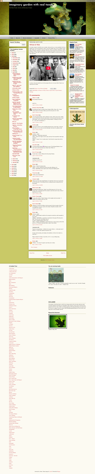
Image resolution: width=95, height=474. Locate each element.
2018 (13, 56)
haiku (10, 441)
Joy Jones (10, 330)
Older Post (63, 253)
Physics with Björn (12, 375)
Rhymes (10, 392)
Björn (10, 284)
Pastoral (10, 370)
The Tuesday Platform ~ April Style (16, 113)
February (15, 160)
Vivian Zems (34, 173)
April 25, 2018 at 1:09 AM (37, 112)
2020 (13, 52)
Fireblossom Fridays (12, 305)
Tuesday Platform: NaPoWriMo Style (17, 151)
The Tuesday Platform (78, 45)
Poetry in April (55, 90)
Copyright (36, 37)
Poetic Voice (11, 383)
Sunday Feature (12, 406)
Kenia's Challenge (12, 335)
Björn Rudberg (11, 285)
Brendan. (10, 288)
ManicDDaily (11, 349)
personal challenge (12, 452)
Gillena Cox (34, 97)
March (14, 158)
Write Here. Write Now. (16, 109)
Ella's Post (11, 296)
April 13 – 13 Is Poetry (17, 123)
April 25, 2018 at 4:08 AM (37, 129)
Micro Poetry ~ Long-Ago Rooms (17, 128)
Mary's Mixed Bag (12, 353)
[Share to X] (53, 88)
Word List (11, 424)
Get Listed (11, 311)
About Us (18, 37)
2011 (13, 175)
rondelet (10, 457)
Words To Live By (74, 85)
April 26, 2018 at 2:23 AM (37, 209)
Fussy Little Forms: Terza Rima (79, 65)
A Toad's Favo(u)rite (13, 270)
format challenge (12, 440)
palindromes (11, 451)
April (14, 72)
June (14, 68)
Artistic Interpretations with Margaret (16, 277)
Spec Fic (10, 401)
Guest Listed (11, 315)
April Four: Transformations (17, 148)
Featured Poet (11, 302)
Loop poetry (11, 342)
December (15, 57)
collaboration (11, 434)
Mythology (11, 362)
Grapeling (11, 313)
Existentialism (11, 298)
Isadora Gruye (11, 328)
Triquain (10, 418)
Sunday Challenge (12, 404)
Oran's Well (11, 366)
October (15, 61)
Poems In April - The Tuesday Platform (17, 92)
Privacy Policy (51, 37)
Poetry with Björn (12, 384)
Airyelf (51, 471)
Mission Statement (27, 37)
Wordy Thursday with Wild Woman (15, 427)
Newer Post (32, 253)
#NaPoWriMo (34, 90)
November (15, 59)
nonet (10, 446)
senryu (10, 458)
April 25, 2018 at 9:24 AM (37, 161)
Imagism (10, 322)
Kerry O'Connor (35, 152)
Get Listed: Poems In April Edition (16, 107)
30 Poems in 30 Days (42, 90)
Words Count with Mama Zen (14, 426)
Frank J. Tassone (35, 196)
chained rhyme (11, 432)
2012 (13, 173)
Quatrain (10, 387)
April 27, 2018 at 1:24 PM (37, 238)
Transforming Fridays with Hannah (15, 417)
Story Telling (11, 403)
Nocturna (10, 364)
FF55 (10, 301)
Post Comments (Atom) (50, 260)
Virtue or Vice (15, 90)
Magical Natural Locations (14, 345)
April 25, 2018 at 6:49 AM (37, 149)
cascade (10, 430)
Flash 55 (10, 307)
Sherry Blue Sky (12, 398)
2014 (13, 170)
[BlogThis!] (52, 88)
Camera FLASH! (12, 290)
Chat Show (11, 291)
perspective (11, 454)
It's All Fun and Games (16, 116)
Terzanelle (11, 412)
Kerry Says (11, 336)
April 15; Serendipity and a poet (17, 119)
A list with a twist (16, 88)
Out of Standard (12, 367)
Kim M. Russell (35, 115)
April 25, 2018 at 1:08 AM (37, 105)
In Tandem (11, 324)
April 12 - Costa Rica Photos (17, 126)
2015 (13, 168)
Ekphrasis (11, 294)
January (15, 162)
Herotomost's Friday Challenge (14, 321)
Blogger (58, 471)
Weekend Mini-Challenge (13, 423)
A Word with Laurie (12, 271)
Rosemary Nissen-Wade (36, 107)
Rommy (34, 132)
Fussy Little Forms (12, 308)
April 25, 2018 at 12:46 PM (37, 185)
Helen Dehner (11, 318)
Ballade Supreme (12, 279)
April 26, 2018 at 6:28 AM (37, 224)
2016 (13, 166)
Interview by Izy (12, 327)
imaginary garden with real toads (31, 4)
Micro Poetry (11, 356)
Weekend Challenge (12, 421)
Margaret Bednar (12, 350)
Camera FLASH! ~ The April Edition (17, 139)
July (14, 66)
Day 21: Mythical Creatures (16, 100)
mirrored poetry (12, 444)
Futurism (10, 310)
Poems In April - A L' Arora (17, 136)
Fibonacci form (12, 304)
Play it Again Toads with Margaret (15, 379)
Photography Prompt (13, 373)
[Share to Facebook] (54, 88)
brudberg (34, 125)
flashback (10, 437)
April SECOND (15, 153)
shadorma (11, 461)
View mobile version (47, 255)
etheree (10, 435)
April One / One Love (16, 156)
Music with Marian (12, 361)
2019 (13, 54)
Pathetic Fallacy (12, 372)
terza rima (11, 465)
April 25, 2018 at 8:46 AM (37, 155)
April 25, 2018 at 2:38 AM (37, 122)
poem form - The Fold (13, 455)
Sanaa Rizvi (34, 144)
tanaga (10, 463)
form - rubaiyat (12, 438)
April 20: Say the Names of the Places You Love (16, 103)
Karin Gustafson (12, 333)
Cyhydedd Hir (11, 293)
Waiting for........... (16, 133)
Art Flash (10, 274)
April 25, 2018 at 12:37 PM (37, 176)
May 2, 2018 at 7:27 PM (36, 244)
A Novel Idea (11, 268)
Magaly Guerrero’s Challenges (14, 344)
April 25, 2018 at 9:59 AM (37, 170)
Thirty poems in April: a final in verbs (16, 74)
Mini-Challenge (12, 358)
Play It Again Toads (12, 378)
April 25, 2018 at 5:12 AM (37, 142)
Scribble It (11, 397)
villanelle (10, 468)
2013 (13, 171)
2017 (13, 164)
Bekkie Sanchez (35, 187)
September (16, 63)
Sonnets (10, 400)
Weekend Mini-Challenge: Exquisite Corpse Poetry (79, 95)
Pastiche (10, 369)
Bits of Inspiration (12, 282)
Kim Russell (11, 339)
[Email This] (50, 88)
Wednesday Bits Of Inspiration (14, 420)
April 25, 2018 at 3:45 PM (37, 193)
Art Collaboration (12, 273)
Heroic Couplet (12, 319)
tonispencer (34, 179)
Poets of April (15, 97)
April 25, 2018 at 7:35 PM (37, 201)
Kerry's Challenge (12, 338)
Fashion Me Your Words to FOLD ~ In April (17, 82)
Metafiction (11, 355)
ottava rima (11, 449)
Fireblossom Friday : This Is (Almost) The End (17, 78)
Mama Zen (11, 347)
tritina (10, 466)
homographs (11, 443)
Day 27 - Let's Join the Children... (16, 86)
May (14, 70)
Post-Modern (11, 386)
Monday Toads (11, 359)
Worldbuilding (11, 429)
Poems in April (49, 90)
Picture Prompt (12, 376)
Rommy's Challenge (12, 393)
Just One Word (11, 332)
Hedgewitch (11, 316)
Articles (10, 276)
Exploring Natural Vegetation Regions (16, 299)
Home (11, 37)
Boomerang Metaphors (13, 287)
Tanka (10, 410)
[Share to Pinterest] (55, 88)
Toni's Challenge (12, 415)
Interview (11, 325)
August (15, 64)
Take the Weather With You (17, 146)
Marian (10, 352)
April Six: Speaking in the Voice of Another (17, 142)
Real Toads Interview (13, 389)
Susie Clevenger (12, 409)
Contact (44, 37)
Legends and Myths (12, 341)
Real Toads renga (12, 390)
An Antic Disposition (15, 95)
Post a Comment (34, 247)
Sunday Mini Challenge (13, 407)
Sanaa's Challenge (12, 395)
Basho (10, 281)
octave (10, 448)
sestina (10, 460)
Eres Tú (14, 121)
